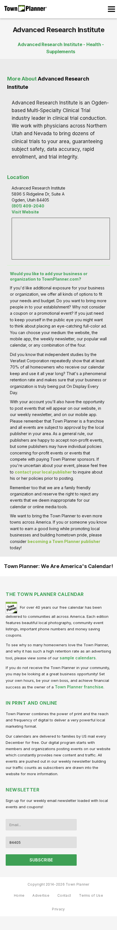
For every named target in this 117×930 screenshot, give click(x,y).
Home (19, 895)
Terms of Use (91, 895)
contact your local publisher (43, 472)
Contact (64, 895)
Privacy (58, 909)
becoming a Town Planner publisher (64, 541)
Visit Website (25, 211)
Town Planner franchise (79, 686)
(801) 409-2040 (28, 205)
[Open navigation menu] (111, 9)
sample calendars (78, 657)
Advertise (40, 895)
